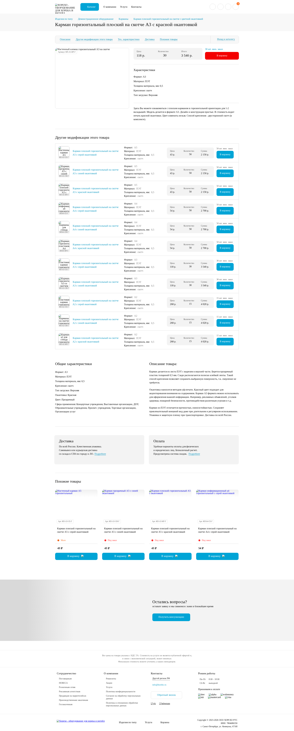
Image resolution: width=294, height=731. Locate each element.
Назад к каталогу (226, 39)
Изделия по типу (128, 722)
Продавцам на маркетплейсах (72, 696)
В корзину (222, 55)
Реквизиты (111, 679)
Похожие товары (168, 39)
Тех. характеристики (128, 39)
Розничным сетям (67, 687)
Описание (65, 39)
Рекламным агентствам (69, 691)
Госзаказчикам (65, 704)
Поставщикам (65, 679)
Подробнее (100, 454)
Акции (109, 683)
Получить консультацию (171, 617)
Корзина (164, 722)
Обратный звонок (166, 695)
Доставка (150, 39)
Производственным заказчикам (73, 700)
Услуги (123, 7)
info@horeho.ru (159, 685)
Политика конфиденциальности (120, 691)
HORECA (63, 683)
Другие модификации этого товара (94, 39)
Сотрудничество (66, 673)
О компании (109, 7)
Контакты (136, 7)
